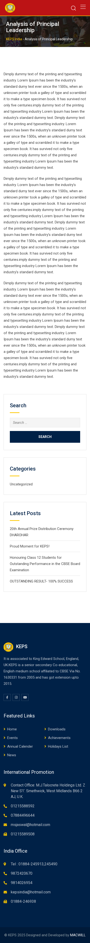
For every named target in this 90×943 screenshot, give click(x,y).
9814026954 (21, 882)
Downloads (57, 729)
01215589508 (23, 834)
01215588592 (23, 806)
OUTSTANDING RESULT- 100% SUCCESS (41, 581)
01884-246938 (23, 901)
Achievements (59, 738)
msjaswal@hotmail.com (30, 824)
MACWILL (78, 935)
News (11, 755)
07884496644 (23, 815)
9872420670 (21, 873)
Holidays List (58, 746)
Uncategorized (21, 484)
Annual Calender (20, 746)
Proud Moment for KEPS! (29, 546)
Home (12, 729)
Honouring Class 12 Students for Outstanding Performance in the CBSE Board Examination (45, 563)
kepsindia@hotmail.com (31, 892)
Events (12, 738)
